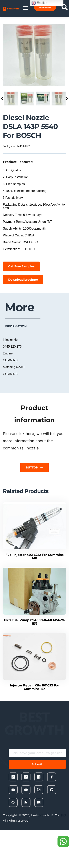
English (41, 2)
